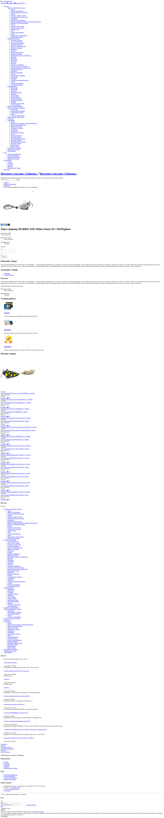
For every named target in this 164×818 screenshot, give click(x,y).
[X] (9, 225)
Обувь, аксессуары (16, 126)
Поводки (13, 57)
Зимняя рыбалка (12, 86)
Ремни (13, 134)
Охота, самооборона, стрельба (16, 108)
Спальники (14, 18)
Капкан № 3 (6, 679)
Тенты (13, 34)
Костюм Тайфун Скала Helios (10, 662)
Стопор (13, 81)
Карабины (14, 71)
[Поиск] (18, 180)
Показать (3, 805)
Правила (10, 166)
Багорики (13, 78)
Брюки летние (15, 146)
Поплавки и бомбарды (17, 65)
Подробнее (7, 790)
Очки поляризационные (18, 138)
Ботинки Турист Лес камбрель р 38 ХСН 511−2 (14, 704)
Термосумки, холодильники (19, 35)
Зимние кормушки (16, 98)
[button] (25, 3)
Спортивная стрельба (17, 112)
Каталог (6, 6)
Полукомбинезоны (16, 135)
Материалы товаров (13, 158)
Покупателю (7, 160)
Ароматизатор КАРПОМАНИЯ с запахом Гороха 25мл (16, 712)
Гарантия (10, 165)
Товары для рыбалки (14, 38)
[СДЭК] (3, 750)
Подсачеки (14, 60)
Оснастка (13, 63)
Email (2, 803)
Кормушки (14, 49)
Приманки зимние (16, 92)
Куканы (13, 74)
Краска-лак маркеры (17, 72)
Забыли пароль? (31, 805)
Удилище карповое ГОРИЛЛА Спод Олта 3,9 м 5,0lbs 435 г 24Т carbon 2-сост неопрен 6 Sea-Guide (25, 729)
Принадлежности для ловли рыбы (21, 68)
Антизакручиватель (16, 45)
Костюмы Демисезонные (18, 142)
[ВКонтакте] (2, 225)
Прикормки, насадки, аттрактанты (21, 55)
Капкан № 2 (6, 687)
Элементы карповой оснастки (19, 80)
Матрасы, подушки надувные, (20, 23)
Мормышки (14, 88)
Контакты (7, 169)
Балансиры (14, 89)
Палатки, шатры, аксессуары (19, 17)
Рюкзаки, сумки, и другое (18, 15)
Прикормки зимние (16, 100)
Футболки (10, 118)
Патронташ (14, 109)
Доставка (10, 163)
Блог (5, 152)
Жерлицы (13, 94)
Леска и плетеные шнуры (18, 46)
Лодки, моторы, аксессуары (16, 117)
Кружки (13, 51)
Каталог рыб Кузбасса (14, 157)
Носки (13, 122)
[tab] (7, 273)
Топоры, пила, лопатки (17, 28)
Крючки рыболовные (17, 52)
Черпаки (13, 102)
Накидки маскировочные (18, 125)
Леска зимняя (15, 95)
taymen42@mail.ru (14, 789)
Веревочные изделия (14, 149)
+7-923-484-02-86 (15, 787)
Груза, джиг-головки (17, 41)
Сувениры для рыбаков (14, 148)
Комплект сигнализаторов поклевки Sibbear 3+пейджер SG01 (17, 721)
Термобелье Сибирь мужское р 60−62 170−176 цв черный (16, 670)
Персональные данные (14, 168)
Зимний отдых (15, 29)
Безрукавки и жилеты (17, 132)
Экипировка (11, 120)
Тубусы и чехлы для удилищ (19, 66)
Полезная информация (14, 154)
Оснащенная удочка (17, 69)
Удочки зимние (15, 97)
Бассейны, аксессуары (17, 26)
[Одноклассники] (4, 225)
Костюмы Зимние (16, 140)
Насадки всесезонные (17, 83)
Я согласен (4, 816)
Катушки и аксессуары (17, 43)
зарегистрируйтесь (38, 811)
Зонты (13, 9)
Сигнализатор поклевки (18, 75)
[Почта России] (5, 752)
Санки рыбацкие (16, 105)
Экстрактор (14, 77)
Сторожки (14, 91)
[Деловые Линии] (6, 747)
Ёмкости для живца (16, 48)
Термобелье (14, 129)
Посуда (13, 24)
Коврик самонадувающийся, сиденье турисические (26, 21)
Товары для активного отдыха (16, 8)
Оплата (10, 162)
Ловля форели (12, 151)
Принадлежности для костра (19, 12)
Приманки (14, 58)
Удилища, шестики (16, 40)
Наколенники (15, 145)
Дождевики (14, 131)
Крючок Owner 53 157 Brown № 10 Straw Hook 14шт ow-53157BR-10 (19, 737)
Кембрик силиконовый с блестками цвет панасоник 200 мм (17, 695)
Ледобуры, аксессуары (17, 103)
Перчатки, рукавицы (17, 128)
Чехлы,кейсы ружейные (18, 111)
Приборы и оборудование (15, 106)
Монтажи (13, 61)
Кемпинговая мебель (17, 37)
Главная (6, 182)
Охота (12, 114)
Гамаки (13, 14)
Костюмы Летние (16, 143)
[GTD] (3, 745)
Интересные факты (13, 155)
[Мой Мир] (6, 225)
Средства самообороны (18, 115)
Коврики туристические (18, 20)
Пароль (8, 805)
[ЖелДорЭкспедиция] (7, 749)
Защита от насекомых (17, 11)
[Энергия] (4, 744)
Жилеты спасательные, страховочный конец (24, 123)
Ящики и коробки (16, 54)
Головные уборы (16, 137)
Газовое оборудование (17, 32)
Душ (12, 31)
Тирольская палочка (17, 85)
